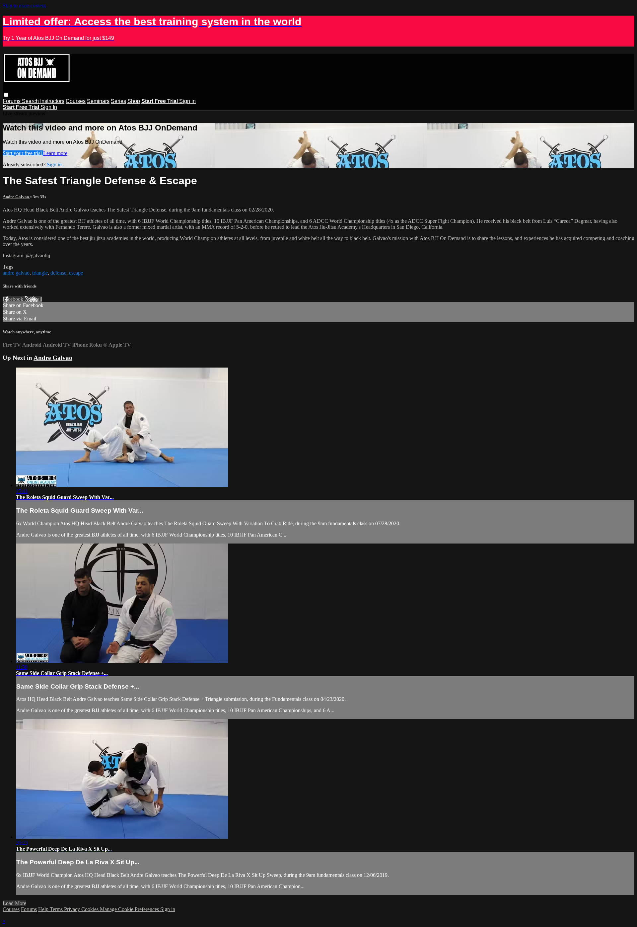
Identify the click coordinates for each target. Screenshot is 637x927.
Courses (76, 101)
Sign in (187, 101)
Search (31, 101)
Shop (133, 101)
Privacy (72, 909)
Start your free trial (23, 153)
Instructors (52, 101)
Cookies (90, 909)
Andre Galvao (16, 196)
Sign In (48, 107)
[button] (6, 95)
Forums (12, 101)
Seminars (98, 101)
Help (44, 909)
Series (118, 101)
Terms (57, 909)
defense (58, 273)
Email (36, 299)
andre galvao (16, 273)
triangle (40, 273)
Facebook (14, 299)
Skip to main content (24, 5)
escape (76, 273)
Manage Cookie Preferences (130, 909)
